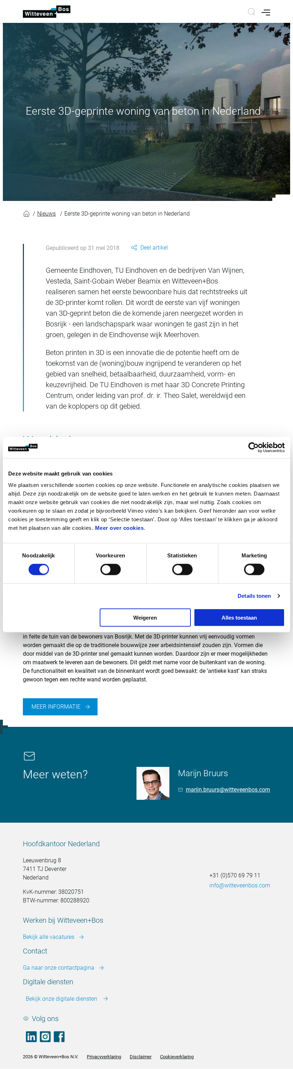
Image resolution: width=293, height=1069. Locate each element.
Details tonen (254, 596)
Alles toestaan (239, 617)
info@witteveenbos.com (239, 885)
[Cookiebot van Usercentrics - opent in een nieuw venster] (253, 447)
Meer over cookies (119, 527)
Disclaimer (141, 1056)
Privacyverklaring (104, 1056)
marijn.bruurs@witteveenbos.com (228, 789)
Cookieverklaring (177, 1056)
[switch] (110, 569)
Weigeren (145, 617)
